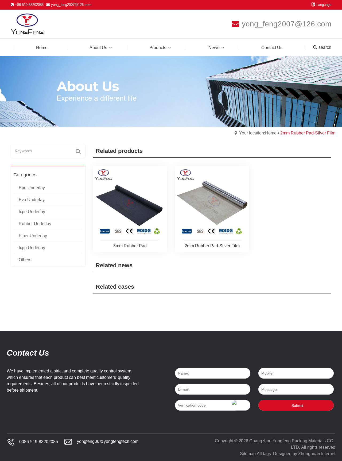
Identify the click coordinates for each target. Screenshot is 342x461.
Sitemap (248, 453)
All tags (264, 453)
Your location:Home (258, 133)
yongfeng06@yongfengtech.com (107, 441)
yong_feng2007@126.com (71, 5)
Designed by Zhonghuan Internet (304, 453)
